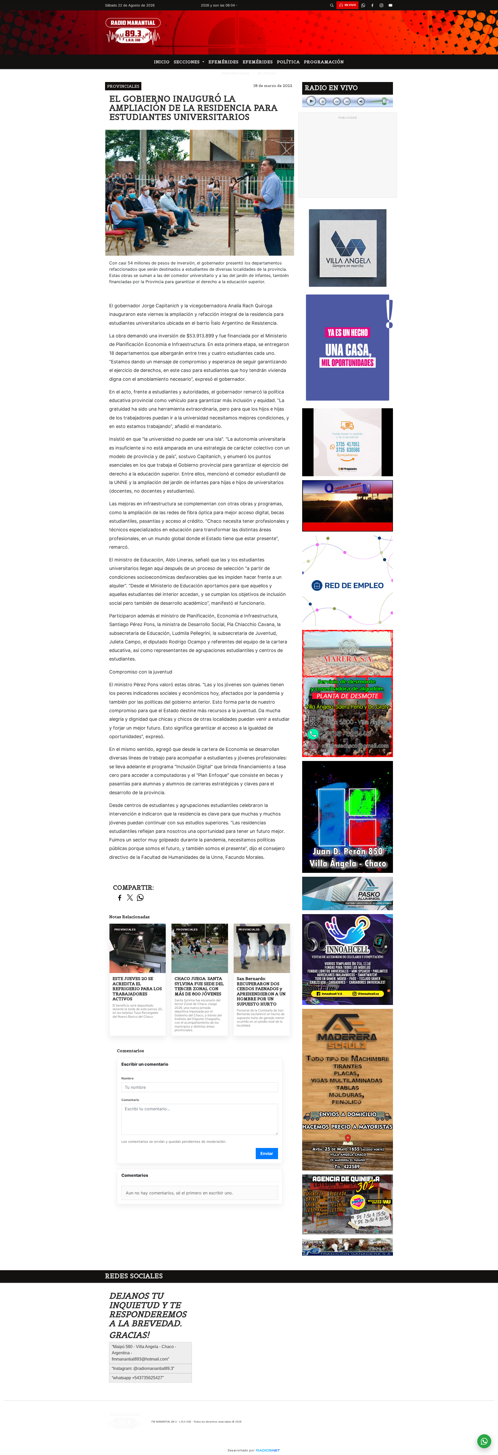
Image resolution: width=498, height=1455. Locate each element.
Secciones (187, 61)
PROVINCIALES (236, 73)
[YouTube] (390, 5)
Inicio (162, 61)
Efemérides (224, 61)
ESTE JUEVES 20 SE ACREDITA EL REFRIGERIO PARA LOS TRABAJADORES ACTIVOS (137, 988)
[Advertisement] (347, 158)
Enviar (266, 1153)
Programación (324, 61)
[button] (331, 5)
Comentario (130, 1100)
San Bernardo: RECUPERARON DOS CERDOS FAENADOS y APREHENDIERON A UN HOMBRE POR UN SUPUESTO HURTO (261, 991)
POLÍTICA (288, 61)
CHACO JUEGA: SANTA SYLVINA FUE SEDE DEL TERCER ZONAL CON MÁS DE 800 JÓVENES (199, 986)
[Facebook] (372, 5)
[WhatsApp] (363, 5)
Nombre (127, 1078)
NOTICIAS (267, 73)
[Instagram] (381, 5)
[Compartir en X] (130, 898)
